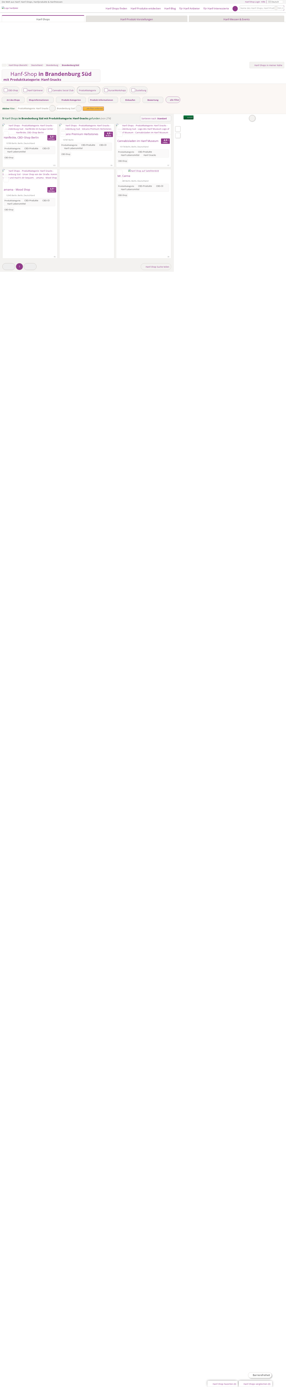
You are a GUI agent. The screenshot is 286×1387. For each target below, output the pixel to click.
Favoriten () (224, 1384)
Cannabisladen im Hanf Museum (137, 141)
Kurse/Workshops (117, 90)
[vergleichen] (6, 134)
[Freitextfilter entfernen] (276, 8)
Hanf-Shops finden (116, 8)
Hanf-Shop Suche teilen (157, 266)
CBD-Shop (13, 90)
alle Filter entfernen (94, 108)
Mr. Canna (123, 176)
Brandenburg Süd (66, 108)
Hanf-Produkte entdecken (146, 8)
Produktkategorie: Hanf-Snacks (33, 108)
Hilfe (263, 1)
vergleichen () (257, 1384)
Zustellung (141, 90)
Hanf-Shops (43, 19)
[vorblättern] (49, 129)
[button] (8, 266)
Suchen (281, 8)
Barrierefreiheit (261, 1375)
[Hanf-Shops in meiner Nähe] (177, 135)
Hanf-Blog (170, 8)
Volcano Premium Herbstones (79, 134)
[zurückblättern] (10, 129)
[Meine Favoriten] (235, 8)
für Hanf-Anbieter (189, 8)
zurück (190, 117)
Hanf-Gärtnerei (35, 90)
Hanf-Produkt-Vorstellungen (136, 19)
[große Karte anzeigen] (177, 128)
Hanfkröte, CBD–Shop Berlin (21, 137)
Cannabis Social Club (63, 90)
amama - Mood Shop (17, 189)
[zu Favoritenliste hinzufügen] (6, 127)
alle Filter (174, 99)
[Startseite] (4, 65)
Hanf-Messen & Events (236, 19)
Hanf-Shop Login (252, 1)
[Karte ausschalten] (252, 118)
